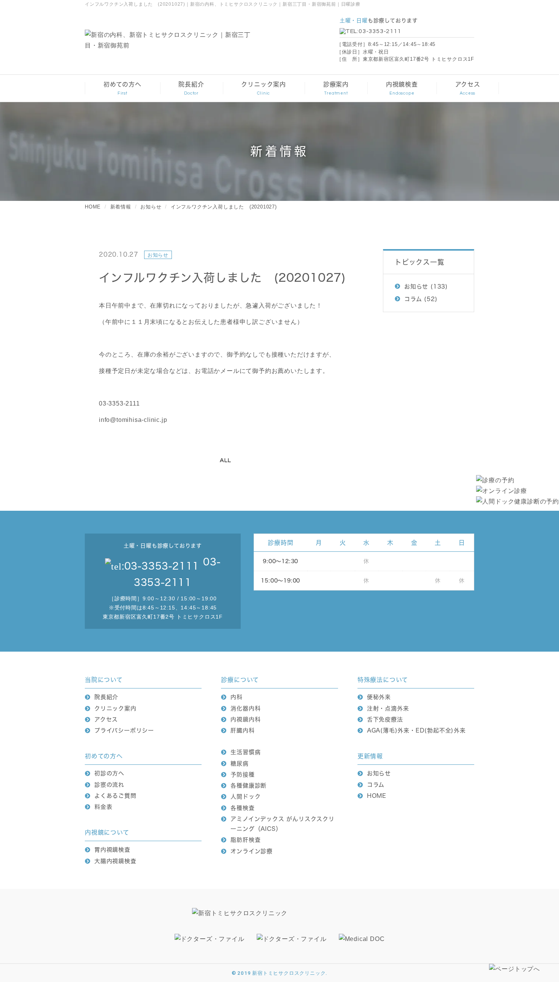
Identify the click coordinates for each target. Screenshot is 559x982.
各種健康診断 (248, 785)
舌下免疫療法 (385, 719)
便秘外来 (379, 697)
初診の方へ (109, 773)
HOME (376, 795)
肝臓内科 (242, 730)
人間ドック (245, 796)
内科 (236, 697)
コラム (413, 299)
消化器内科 (245, 708)
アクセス (106, 719)
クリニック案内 (115, 708)
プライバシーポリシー (124, 730)
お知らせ (416, 286)
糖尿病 (239, 763)
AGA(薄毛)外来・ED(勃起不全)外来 (416, 730)
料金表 (103, 806)
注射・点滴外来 (388, 708)
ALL (225, 460)
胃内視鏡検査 (112, 849)
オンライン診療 (251, 851)
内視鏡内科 (245, 719)
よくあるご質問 (115, 795)
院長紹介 (106, 697)
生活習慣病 (245, 752)
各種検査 (242, 807)
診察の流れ (109, 784)
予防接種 (242, 774)
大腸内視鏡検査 (115, 861)
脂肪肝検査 (245, 839)
